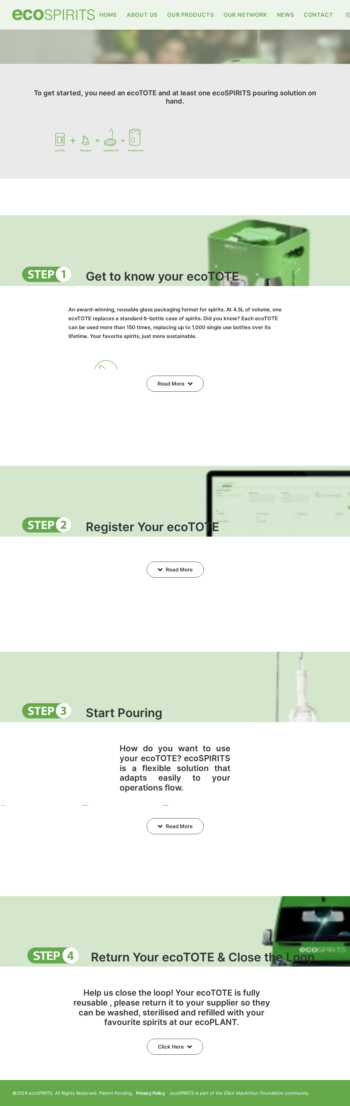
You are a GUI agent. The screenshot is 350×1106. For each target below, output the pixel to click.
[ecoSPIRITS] (53, 14)
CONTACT (318, 14)
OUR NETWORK (245, 14)
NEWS (285, 14)
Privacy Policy (150, 1093)
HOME (108, 14)
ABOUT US (142, 14)
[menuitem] (108, 14)
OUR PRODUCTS (190, 14)
